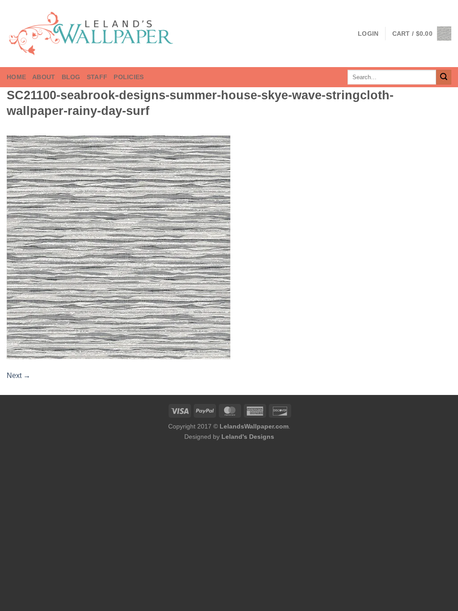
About (43, 77)
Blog (71, 77)
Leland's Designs (247, 436)
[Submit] (443, 77)
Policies (129, 77)
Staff (97, 77)
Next (18, 375)
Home (16, 77)
